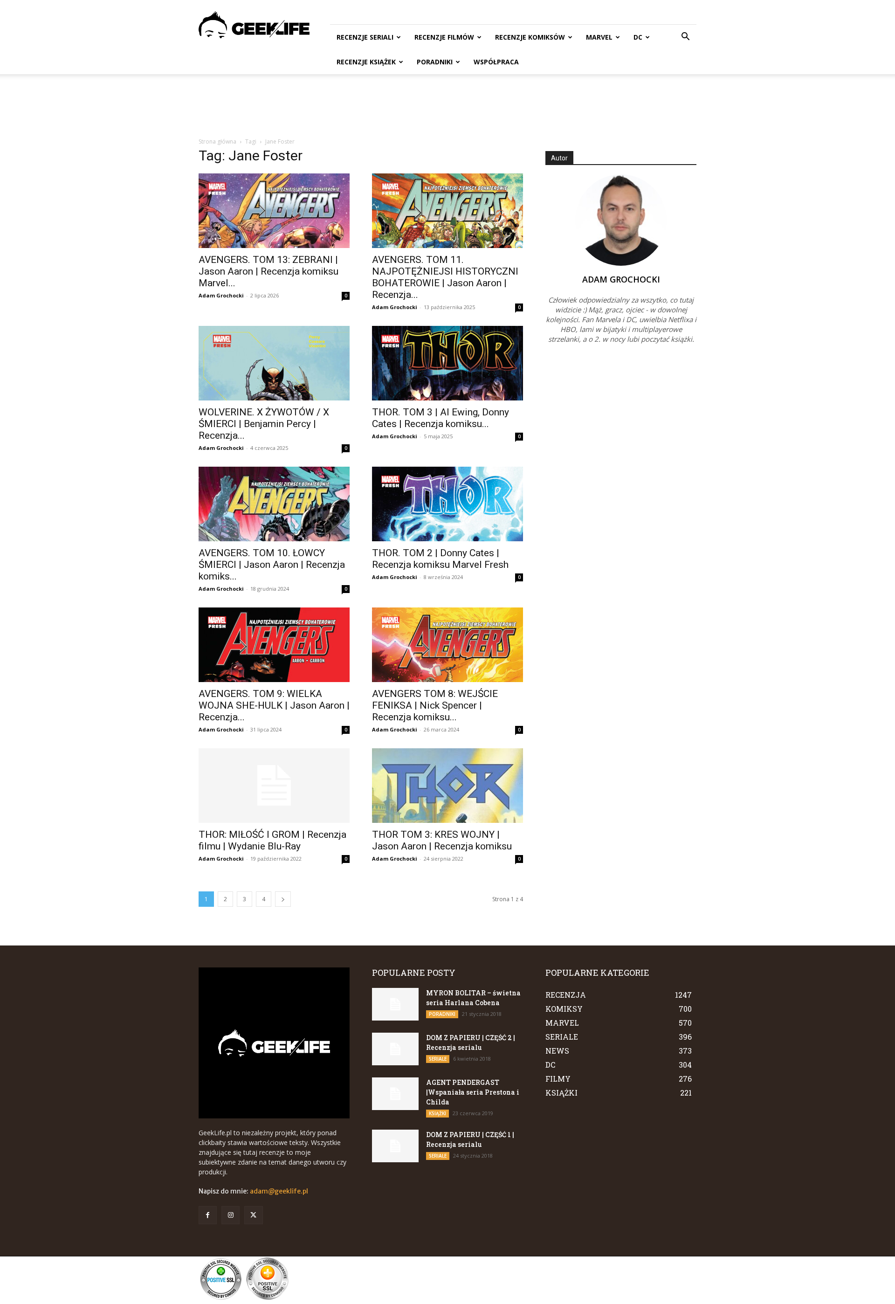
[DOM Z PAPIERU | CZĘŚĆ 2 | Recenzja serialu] (395, 1049)
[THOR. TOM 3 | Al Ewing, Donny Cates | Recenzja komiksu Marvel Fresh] (447, 363)
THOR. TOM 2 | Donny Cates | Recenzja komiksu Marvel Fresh (440, 558)
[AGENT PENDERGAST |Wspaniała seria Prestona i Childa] (395, 1093)
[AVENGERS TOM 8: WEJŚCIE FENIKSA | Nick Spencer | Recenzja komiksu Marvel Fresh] (447, 644)
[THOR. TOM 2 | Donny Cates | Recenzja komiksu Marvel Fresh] (447, 504)
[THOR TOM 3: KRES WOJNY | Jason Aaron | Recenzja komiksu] (447, 785)
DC (637, 37)
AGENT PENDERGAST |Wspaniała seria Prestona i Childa (472, 1092)
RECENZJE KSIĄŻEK (366, 61)
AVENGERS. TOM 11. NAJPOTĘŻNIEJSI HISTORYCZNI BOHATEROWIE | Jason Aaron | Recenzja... (445, 277)
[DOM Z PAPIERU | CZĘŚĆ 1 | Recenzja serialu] (395, 1146)
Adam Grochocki (221, 295)
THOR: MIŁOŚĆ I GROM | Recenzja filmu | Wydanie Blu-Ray (272, 840)
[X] (253, 1215)
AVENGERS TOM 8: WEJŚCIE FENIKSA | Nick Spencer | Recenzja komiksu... (435, 705)
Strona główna (217, 141)
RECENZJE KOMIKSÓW (530, 37)
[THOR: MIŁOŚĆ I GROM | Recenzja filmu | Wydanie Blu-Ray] (274, 785)
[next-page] (283, 899)
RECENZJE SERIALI (365, 37)
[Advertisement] (447, 106)
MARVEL (599, 37)
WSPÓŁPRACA (496, 61)
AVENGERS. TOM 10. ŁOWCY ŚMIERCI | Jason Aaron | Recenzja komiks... (272, 564)
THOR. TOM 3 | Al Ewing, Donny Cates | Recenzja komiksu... (440, 418)
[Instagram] (230, 1215)
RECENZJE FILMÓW (444, 37)
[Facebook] (208, 1215)
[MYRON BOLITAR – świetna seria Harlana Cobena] (395, 1004)
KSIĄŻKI (437, 1113)
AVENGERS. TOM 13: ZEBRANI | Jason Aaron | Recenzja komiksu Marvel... (268, 271)
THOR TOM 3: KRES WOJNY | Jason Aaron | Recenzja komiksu (442, 840)
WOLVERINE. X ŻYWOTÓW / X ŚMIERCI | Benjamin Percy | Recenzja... (264, 424)
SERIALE (438, 1059)
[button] (685, 37)
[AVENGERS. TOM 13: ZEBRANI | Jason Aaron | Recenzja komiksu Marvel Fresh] (274, 210)
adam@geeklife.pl (279, 1191)
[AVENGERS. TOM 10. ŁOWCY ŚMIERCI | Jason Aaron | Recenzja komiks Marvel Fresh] (274, 504)
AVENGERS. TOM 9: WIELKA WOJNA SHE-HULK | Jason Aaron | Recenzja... (274, 705)
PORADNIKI (435, 61)
